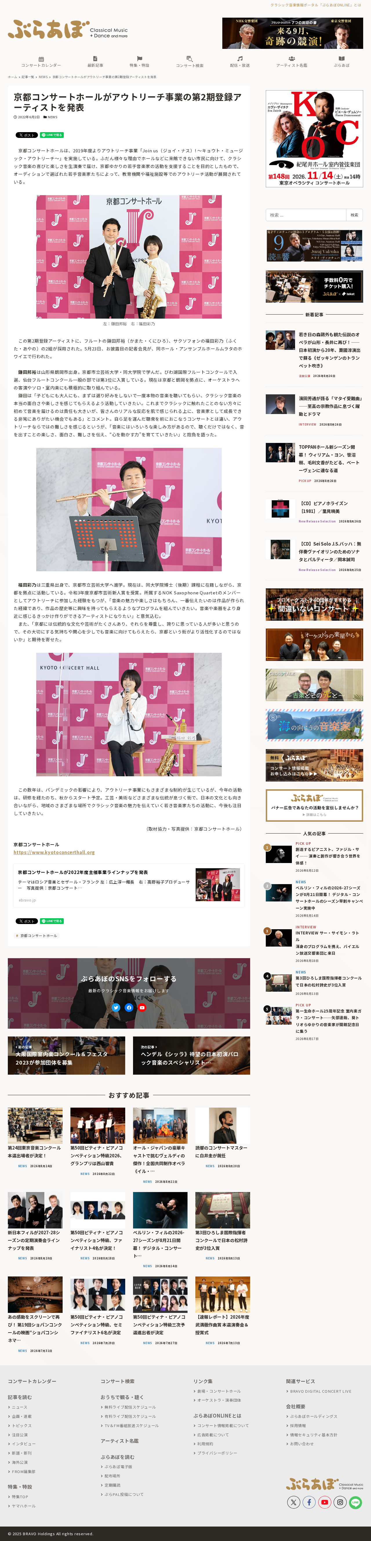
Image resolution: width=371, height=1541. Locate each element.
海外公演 (20, 1462)
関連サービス (300, 1381)
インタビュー (24, 1443)
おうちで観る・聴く (122, 1397)
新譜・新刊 (22, 1453)
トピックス (22, 1425)
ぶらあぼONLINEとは (217, 1415)
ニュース (20, 1407)
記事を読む (20, 1397)
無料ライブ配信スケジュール (130, 1407)
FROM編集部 (24, 1471)
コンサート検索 (117, 1381)
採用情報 (298, 1425)
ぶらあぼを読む (117, 1456)
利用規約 (205, 1443)
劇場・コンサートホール (219, 1391)
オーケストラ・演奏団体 (219, 1400)
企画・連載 (22, 1416)
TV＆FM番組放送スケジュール (132, 1425)
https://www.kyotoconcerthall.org (54, 852)
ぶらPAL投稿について (124, 1494)
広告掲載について (213, 1434)
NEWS (52, 116)
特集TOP (20, 1496)
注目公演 (20, 1434)
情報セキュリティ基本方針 (314, 1434)
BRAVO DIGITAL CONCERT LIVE (320, 1391)
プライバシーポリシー (217, 1453)
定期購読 (113, 1485)
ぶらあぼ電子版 (118, 1466)
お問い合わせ (302, 1443)
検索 (354, 214)
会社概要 (295, 1406)
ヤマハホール (24, 1506)
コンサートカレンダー (32, 1381)
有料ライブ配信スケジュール (130, 1416)
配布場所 (113, 1476)
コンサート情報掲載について (223, 1425)
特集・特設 (20, 1486)
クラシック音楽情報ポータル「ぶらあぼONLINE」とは (315, 4)
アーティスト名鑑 (120, 1440)
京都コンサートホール (38, 935)
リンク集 (203, 1381)
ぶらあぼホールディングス (314, 1416)
